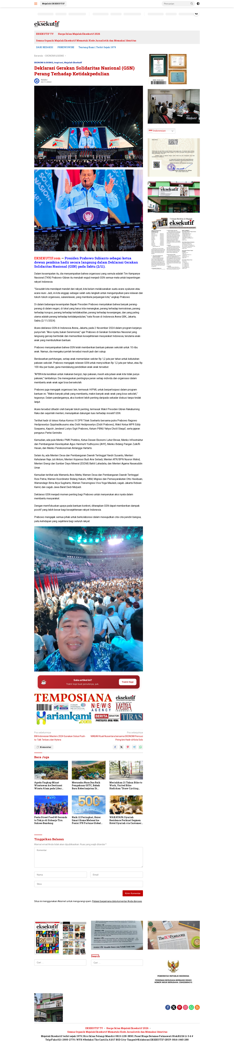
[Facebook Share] (115, 747)
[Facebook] (167, 1007)
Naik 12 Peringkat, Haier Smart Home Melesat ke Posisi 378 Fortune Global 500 (86, 820)
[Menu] (36, 3)
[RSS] (197, 1007)
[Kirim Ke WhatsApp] (140, 747)
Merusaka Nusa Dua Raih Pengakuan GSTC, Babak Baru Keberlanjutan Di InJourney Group (86, 785)
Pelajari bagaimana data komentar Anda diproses (117, 901)
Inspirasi (58, 62)
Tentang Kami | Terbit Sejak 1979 (97, 47)
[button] (192, 3)
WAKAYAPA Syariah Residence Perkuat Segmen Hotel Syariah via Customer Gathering (125, 820)
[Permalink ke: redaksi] (36, 80)
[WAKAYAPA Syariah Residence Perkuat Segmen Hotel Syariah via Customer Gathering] (126, 804)
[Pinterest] (179, 1007)
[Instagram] (185, 1007)
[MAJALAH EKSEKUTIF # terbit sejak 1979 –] (47, 24)
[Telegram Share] (134, 747)
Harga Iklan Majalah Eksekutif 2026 (79, 33)
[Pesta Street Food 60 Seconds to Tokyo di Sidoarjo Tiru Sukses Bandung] (51, 804)
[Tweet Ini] (121, 747)
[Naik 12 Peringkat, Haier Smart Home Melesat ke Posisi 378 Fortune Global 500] (89, 804)
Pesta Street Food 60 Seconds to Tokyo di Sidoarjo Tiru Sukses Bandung (50, 820)
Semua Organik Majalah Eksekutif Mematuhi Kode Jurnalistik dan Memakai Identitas (86, 40)
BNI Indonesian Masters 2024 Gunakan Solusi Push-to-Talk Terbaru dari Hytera (60, 736)
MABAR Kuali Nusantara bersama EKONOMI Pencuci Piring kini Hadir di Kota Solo (117, 736)
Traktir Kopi (128, 682)
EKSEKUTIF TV (45, 33)
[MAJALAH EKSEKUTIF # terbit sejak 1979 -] (48, 1007)
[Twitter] (173, 1007)
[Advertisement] (88, 697)
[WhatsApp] (191, 1007)
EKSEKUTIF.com (47, 258)
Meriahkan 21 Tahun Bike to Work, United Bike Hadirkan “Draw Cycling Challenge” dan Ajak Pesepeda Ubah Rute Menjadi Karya (125, 785)
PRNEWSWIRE (65, 47)
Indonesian (159, 130)
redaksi (44, 80)
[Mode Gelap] (198, 3)
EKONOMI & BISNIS (43, 62)
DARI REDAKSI (44, 47)
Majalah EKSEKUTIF (53, 3)
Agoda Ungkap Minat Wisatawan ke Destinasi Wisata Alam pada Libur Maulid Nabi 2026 (48, 785)
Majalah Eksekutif (73, 62)
